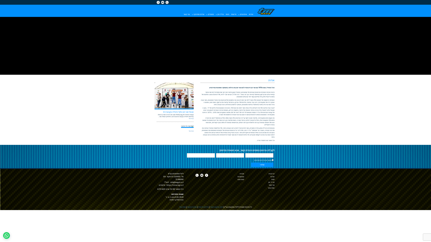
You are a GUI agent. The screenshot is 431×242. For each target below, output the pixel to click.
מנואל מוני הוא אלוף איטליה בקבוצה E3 (178, 112)
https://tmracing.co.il (175, 185)
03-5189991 (175, 176)
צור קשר (187, 14)
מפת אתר (271, 188)
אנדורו (242, 173)
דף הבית (272, 173)
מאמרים (211, 14)
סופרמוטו (240, 179)
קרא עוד (191, 118)
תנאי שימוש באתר (216, 207)
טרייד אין (220, 14)
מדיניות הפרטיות (259, 160)
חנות (227, 14)
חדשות (233, 14)
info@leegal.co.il (177, 182)
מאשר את (263, 160)
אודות (251, 14)
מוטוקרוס (240, 176)
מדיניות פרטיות (203, 207)
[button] (6, 235)
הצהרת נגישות (192, 207)
